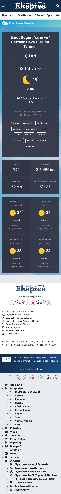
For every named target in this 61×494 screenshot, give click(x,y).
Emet (44, 129)
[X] (17, 302)
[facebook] (10, 377)
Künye (54, 345)
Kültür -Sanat (22, 406)
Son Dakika (24, 15)
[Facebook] (12, 302)
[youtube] (32, 377)
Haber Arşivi (12, 333)
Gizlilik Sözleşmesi (26, 345)
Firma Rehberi (18, 439)
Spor (49, 15)
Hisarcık (29, 134)
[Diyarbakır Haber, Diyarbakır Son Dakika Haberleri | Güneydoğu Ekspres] (30, 6)
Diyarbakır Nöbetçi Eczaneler (20, 311)
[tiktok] (48, 377)
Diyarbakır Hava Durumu (18, 314)
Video (13, 431)
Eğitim (18, 395)
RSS (8, 359)
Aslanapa (27, 123)
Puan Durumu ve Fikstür (18, 324)
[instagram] (25, 377)
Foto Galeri (16, 428)
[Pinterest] (22, 302)
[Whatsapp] (49, 302)
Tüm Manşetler (13, 327)
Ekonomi (19, 399)
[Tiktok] (38, 302)
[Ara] (57, 5)
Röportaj (15, 442)
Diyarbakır (8, 15)
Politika (8, 345)
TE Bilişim (38, 369)
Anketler (15, 449)
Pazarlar (18, 140)
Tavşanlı (30, 146)
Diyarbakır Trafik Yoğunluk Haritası (23, 321)
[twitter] (17, 377)
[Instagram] (28, 302)
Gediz (18, 134)
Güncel (39, 15)
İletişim (43, 345)
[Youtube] (33, 302)
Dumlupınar (31, 129)
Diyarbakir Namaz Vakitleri (19, 318)
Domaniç (17, 129)
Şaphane (41, 140)
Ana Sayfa (16, 384)
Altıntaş (15, 123)
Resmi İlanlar (22, 410)
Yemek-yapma (23, 420)
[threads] (55, 377)
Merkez (41, 134)
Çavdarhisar (43, 123)
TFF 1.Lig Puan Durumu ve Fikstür (34, 478)
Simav (30, 140)
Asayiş (32, 341)
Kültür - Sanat (47, 341)
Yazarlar (15, 435)
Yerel (17, 424)
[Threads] (43, 302)
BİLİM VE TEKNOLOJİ (27, 391)
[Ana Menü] (3, 5)
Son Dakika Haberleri (16, 330)
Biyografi (15, 446)
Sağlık (18, 413)
